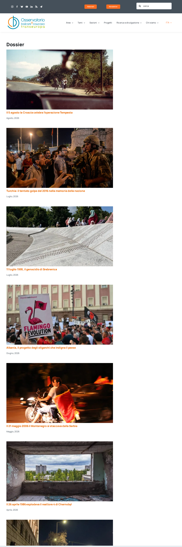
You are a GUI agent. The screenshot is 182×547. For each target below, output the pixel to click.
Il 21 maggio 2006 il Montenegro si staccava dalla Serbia (41, 426)
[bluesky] (22, 7)
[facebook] (17, 7)
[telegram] (41, 7)
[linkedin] (32, 7)
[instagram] (12, 7)
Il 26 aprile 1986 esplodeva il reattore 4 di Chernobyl (39, 504)
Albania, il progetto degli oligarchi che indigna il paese (41, 347)
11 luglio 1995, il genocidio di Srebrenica (31, 269)
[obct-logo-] (26, 14)
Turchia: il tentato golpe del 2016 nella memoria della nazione (45, 191)
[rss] (36, 7)
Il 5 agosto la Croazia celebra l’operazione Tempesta (39, 112)
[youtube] (27, 7)
